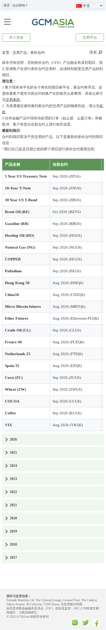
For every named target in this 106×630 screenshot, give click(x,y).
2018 (13, 544)
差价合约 (37, 53)
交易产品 (20, 53)
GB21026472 (27, 612)
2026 (13, 439)
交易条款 (13, 100)
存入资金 (16, 37)
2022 (13, 492)
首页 (5, 53)
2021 (13, 505)
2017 (13, 557)
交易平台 (90, 37)
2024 (13, 466)
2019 (13, 531)
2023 (13, 479)
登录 (7, 5)
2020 (13, 518)
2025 (13, 452)
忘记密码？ (20, 5)
